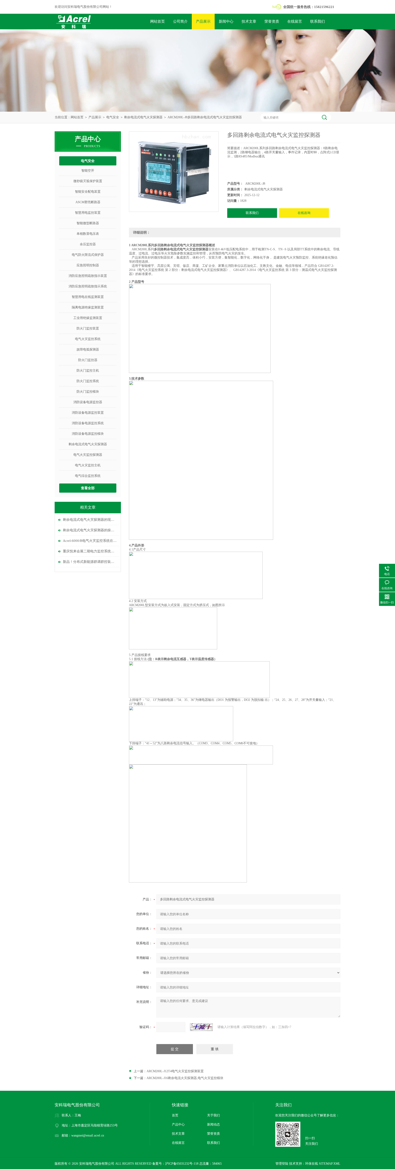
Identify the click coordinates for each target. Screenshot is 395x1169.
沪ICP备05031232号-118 (181, 1163)
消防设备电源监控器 (87, 402)
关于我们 (213, 1115)
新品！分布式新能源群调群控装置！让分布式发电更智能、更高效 (90, 562)
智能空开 (87, 170)
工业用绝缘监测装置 (87, 318)
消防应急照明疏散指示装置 (88, 276)
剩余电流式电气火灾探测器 (143, 117)
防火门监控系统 (88, 381)
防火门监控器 (87, 360)
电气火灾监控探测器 (87, 454)
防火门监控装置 (88, 328)
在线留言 (294, 21)
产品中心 (178, 1124)
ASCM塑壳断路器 (87, 202)
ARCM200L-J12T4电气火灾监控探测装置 (175, 1071)
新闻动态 (213, 1124)
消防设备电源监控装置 (88, 412)
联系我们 (317, 21)
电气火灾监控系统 (88, 339)
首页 (175, 1115)
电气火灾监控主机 (88, 465)
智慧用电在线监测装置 (88, 297)
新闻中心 (226, 21)
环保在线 (311, 1163)
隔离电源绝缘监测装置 (88, 307)
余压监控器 (88, 244)
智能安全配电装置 (88, 191)
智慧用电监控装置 (88, 212)
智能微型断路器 (88, 223)
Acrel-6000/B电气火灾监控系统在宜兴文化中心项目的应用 (90, 541)
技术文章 (249, 21)
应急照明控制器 (88, 265)
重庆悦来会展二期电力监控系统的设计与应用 (90, 551)
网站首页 (157, 21)
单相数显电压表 (88, 233)
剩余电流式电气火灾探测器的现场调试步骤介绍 (90, 519)
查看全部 (88, 488)
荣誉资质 (271, 21)
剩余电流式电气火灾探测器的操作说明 (90, 530)
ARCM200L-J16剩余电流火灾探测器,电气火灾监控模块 (185, 1078)
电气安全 (112, 117)
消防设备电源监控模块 (88, 433)
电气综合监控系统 (88, 476)
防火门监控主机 (88, 370)
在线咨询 (304, 213)
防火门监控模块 (88, 391)
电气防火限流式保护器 (88, 254)
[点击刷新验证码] (201, 1027)
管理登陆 (281, 1163)
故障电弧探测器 (88, 349)
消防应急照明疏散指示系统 (88, 286)
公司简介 (180, 21)
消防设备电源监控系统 (88, 423)
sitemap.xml (329, 1163)
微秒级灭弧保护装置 (87, 181)
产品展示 (203, 21)
